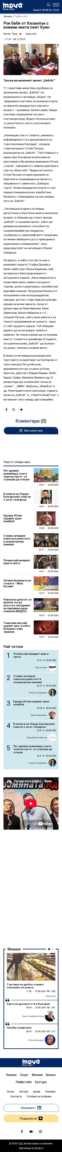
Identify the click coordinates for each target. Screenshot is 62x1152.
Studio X (39, 1148)
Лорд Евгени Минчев (37, 737)
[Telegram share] (21, 410)
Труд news (50, 996)
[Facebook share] (6, 410)
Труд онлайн (41, 667)
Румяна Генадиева (38, 693)
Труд (15, 33)
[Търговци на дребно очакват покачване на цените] (31, 966)
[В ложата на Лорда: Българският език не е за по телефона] (46, 497)
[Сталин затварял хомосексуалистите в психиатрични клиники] (46, 540)
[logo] (12, 6)
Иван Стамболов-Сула (33, 1016)
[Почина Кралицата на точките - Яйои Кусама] (46, 583)
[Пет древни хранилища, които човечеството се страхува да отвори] (46, 475)
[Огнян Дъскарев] (50, 1040)
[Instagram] (40, 1132)
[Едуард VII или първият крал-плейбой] (46, 518)
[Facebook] (22, 1132)
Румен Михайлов (39, 715)
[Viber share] (14, 410)
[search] (48, 4)
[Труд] (31, 1062)
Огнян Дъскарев (36, 1040)
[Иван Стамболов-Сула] (50, 1016)
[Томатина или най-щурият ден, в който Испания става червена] (46, 627)
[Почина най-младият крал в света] (46, 562)
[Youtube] (31, 1132)
